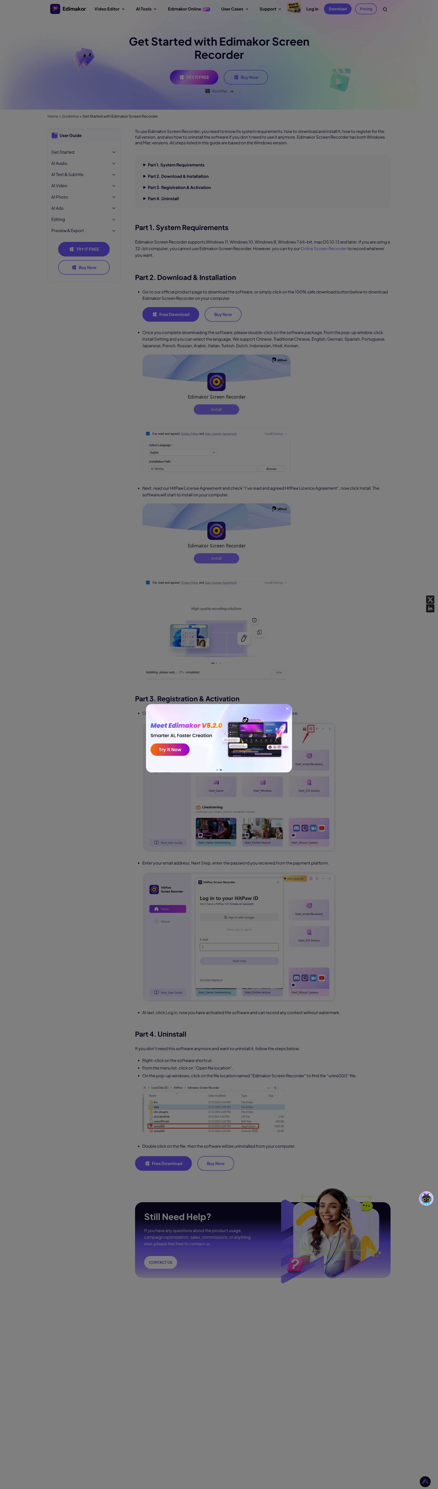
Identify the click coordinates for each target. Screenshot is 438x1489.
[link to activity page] (219, 738)
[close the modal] (287, 708)
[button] (217, 770)
